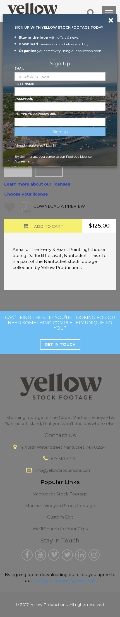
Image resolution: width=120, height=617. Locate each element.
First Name (24, 84)
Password (24, 99)
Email (19, 68)
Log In (51, 145)
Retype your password (36, 114)
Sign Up (60, 131)
